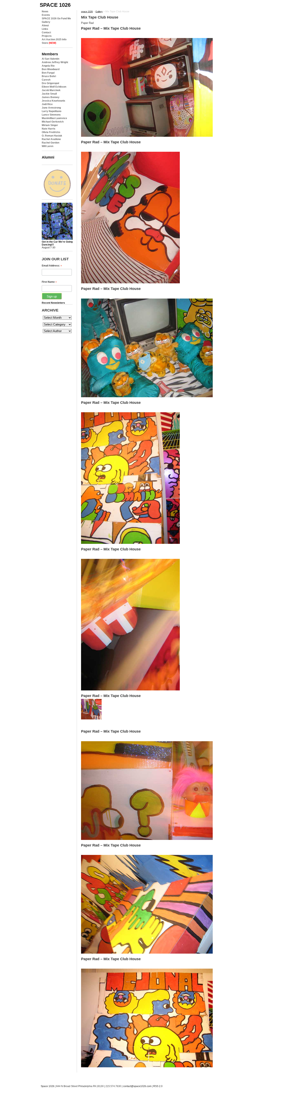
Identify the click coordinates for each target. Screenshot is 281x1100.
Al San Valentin (50, 58)
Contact (46, 32)
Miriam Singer (50, 125)
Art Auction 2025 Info (54, 39)
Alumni (48, 157)
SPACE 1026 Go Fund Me (56, 18)
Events (46, 15)
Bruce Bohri (49, 76)
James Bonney (50, 97)
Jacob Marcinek (51, 90)
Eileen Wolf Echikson (54, 86)
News (45, 11)
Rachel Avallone (51, 139)
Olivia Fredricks (51, 132)
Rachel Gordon (50, 142)
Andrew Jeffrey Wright (55, 62)
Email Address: (52, 265)
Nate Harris (48, 128)
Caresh (46, 79)
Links (45, 29)
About (45, 25)
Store (49, 43)
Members (50, 54)
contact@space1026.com (137, 1086)
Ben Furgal (48, 72)
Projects (47, 36)
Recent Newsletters (53, 302)
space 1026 (55, 5)
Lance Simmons (51, 114)
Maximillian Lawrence (54, 118)
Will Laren (47, 146)
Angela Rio (48, 65)
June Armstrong (51, 107)
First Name (49, 282)
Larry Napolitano (51, 111)
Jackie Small (49, 93)
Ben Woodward (50, 69)
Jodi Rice (47, 104)
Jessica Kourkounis (53, 100)
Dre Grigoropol (50, 83)
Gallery (46, 22)
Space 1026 (47, 1086)
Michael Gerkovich (53, 121)
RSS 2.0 (158, 1086)
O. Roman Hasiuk (52, 135)
